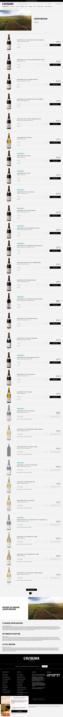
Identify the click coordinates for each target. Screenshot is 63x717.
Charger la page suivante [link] (31, 589)
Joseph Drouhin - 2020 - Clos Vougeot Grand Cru (27, 79)
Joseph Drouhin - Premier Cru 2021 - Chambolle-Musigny (29, 262)
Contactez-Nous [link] (19, 684)
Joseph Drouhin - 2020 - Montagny (24, 392)
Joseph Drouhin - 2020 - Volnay (23, 155)
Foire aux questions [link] (20, 694)
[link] (58, 4)
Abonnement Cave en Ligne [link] (21, 677)
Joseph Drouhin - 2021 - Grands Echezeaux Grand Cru (28, 228)
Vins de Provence (4, 682)
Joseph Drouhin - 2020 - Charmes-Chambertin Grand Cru (29, 118)
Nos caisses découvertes (6, 692)
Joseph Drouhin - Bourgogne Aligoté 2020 (26, 481)
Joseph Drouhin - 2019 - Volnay (23, 173)
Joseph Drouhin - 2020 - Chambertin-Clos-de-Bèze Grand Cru (30, 299)
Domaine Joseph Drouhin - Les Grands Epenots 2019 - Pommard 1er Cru (32, 519)
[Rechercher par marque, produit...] (49, 4)
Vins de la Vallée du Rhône (6, 677)
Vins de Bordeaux (4, 674)
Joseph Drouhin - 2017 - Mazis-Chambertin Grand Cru (28, 357)
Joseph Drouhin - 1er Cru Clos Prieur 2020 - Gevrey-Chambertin (30, 40)
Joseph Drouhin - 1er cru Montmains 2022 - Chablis (28, 554)
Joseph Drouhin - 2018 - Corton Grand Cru (26, 191)
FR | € (56, 3)
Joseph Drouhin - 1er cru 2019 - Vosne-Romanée (27, 465)
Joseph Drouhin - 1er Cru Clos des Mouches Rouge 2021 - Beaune (31, 59)
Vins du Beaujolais (5, 687)
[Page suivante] (38, 593)
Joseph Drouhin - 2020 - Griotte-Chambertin (26, 210)
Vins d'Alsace (4, 684)
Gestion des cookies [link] (20, 690)
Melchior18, (33, 683)
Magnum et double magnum (6, 690)
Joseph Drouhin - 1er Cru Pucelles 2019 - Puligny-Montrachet (30, 572)
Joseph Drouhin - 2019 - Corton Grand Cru (26, 374)
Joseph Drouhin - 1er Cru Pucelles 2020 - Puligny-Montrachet (30, 429)
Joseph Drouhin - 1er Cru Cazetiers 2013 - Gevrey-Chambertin (30, 99)
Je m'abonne (19, 711)
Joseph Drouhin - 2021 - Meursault (24, 137)
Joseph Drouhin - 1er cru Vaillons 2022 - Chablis (27, 536)
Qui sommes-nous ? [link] (20, 682)
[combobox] (34, 4)
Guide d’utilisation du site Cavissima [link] (22, 692)
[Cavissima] (7, 4)
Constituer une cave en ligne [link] (21, 679)
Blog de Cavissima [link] (20, 674)
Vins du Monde (4, 689)
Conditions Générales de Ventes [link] (22, 689)
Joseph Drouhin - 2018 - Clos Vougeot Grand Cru (27, 318)
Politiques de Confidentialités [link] (21, 687)
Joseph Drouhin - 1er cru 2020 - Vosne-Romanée (27, 338)
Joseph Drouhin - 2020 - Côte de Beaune (25, 500)
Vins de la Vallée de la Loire (6, 679)
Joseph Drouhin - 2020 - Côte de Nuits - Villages (27, 446)
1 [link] (30, 593)
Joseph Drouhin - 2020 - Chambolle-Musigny (26, 280)
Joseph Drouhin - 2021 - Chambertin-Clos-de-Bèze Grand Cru (30, 245)
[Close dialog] (27, 697)
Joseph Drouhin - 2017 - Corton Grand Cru (26, 410)
